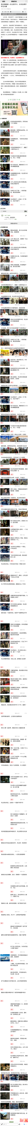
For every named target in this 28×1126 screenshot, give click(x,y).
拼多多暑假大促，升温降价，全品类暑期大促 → (13, 57)
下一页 (18, 99)
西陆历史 (14, 1)
